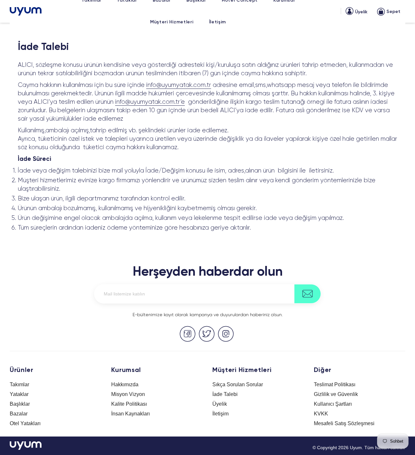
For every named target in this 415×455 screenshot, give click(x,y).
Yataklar (19, 394)
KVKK (321, 413)
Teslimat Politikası (334, 384)
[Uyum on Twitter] (206, 334)
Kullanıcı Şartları (333, 404)
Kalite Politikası (129, 404)
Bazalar (19, 413)
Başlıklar (20, 404)
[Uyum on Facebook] (187, 334)
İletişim (220, 413)
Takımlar (19, 384)
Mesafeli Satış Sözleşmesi (344, 423)
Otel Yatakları (25, 423)
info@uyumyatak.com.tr (178, 85)
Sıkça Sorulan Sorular (237, 384)
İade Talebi (225, 394)
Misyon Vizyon (128, 394)
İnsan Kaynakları (130, 413)
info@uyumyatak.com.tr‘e (150, 102)
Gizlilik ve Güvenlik (336, 394)
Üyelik (219, 404)
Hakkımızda (124, 384)
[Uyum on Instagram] (226, 334)
